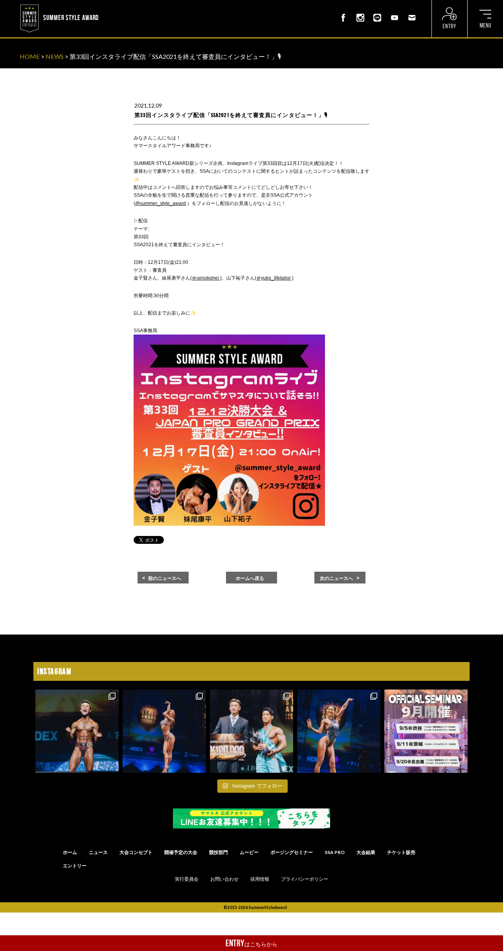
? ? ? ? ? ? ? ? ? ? (121, 5)
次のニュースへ (336, 578)
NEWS (55, 56)
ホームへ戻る (250, 578)
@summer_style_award (160, 203)
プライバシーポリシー (304, 879)
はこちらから (251, 943)
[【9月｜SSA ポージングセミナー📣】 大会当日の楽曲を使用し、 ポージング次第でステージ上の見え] (426, 731)
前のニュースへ (164, 578)
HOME (30, 56)
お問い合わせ (224, 879)
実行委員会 (186, 879)
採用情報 (259, 879)
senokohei (208, 278)
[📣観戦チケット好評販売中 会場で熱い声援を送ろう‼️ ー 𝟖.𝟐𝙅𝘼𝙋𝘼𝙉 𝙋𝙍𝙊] (77, 731)
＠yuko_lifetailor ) (275, 278)
